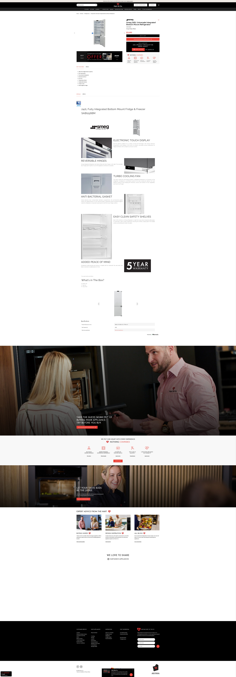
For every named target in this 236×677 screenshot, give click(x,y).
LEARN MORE (118, 461)
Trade (134, 9)
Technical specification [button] (119, 330)
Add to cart (143, 35)
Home (78, 13)
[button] (75, 33)
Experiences (132, 455)
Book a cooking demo (83, 499)
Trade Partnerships (81, 640)
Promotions (105, 9)
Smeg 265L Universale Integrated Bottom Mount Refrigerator (103, 13)
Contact (152, 5)
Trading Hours (123, 639)
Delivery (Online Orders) (82, 634)
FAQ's (78, 637)
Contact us (151, 49)
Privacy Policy (80, 641)
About (139, 9)
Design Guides (108, 637)
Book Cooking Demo (140, 5)
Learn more (118, 455)
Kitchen (92, 9)
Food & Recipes (108, 638)
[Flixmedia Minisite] (118, 104)
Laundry (97, 9)
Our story (89, 455)
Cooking (86, 9)
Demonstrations (119, 9)
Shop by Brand (94, 632)
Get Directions (123, 637)
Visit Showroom (148, 9)
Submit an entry (130, 1)
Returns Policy (80, 638)
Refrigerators (87, 13)
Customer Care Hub (81, 635)
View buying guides (81, 541)
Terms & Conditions (81, 643)
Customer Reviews (4, 675)
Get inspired (108, 541)
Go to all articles (137, 541)
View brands (103, 455)
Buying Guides (94, 646)
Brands (111, 9)
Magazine (107, 635)
